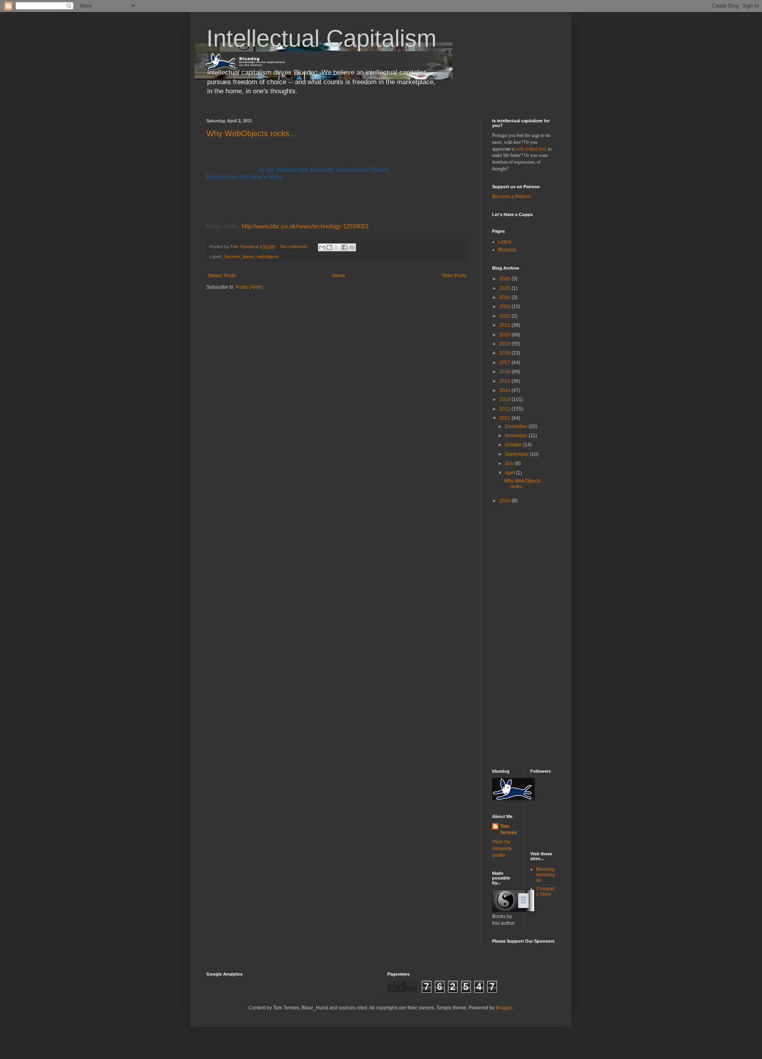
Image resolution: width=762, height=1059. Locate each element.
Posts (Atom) (249, 287)
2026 (505, 279)
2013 (505, 399)
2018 (505, 353)
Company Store (545, 891)
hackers (233, 256)
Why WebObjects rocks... (251, 133)
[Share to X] (337, 247)
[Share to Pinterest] (352, 247)
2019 (505, 344)
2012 (505, 409)
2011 (505, 418)
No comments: (295, 246)
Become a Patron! (511, 196)
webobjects (268, 256)
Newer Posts (222, 275)
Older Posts (453, 275)
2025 (505, 288)
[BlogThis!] (329, 247)
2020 (505, 335)
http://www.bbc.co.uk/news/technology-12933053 (305, 226)
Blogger (504, 1008)
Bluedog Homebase (545, 874)
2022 (505, 316)
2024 (505, 297)
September (517, 454)
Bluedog (507, 250)
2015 (505, 381)
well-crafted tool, (531, 149)
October (514, 445)
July (510, 463)
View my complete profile (502, 848)
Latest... (506, 242)
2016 (505, 371)
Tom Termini (508, 830)
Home (338, 275)
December (517, 426)
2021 (505, 325)
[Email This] (322, 247)
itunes (248, 256)
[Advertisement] (516, 636)
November (517, 435)
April (510, 473)
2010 (505, 500)
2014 (505, 390)
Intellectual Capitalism (321, 38)
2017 (505, 362)
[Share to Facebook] (344, 247)
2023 (505, 306)
